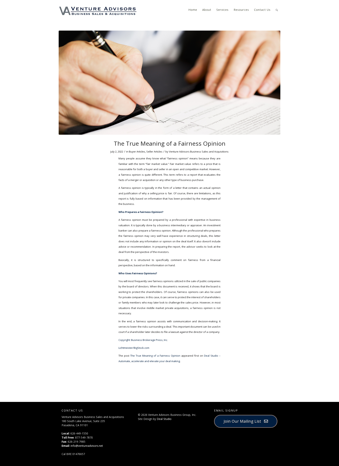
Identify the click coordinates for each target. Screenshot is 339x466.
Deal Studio (164, 419)
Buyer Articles (137, 151)
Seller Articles (154, 151)
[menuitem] (193, 10)
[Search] (276, 9)
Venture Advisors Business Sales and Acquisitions (199, 151)
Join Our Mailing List (244, 421)
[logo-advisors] (98, 10)
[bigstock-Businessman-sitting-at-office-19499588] (169, 83)
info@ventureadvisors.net (87, 446)
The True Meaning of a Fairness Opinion (155, 355)
